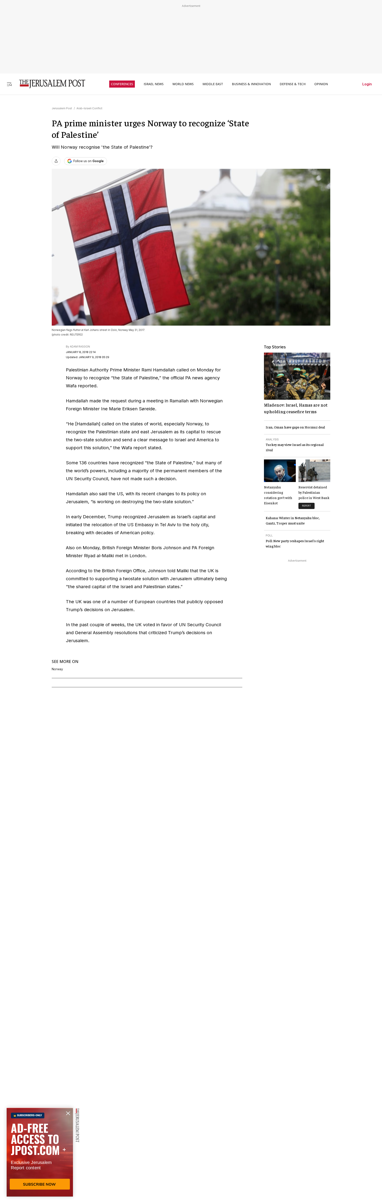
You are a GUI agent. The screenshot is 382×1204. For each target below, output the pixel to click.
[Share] (56, 161)
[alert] (40, 1153)
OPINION (321, 84)
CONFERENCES (122, 84)
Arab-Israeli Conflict (89, 108)
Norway (57, 669)
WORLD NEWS (183, 84)
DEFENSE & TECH (293, 84)
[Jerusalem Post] (49, 84)
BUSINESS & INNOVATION (251, 84)
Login (367, 84)
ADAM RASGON (80, 346)
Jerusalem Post (62, 108)
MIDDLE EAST (212, 84)
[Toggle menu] (9, 84)
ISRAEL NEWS (154, 84)
